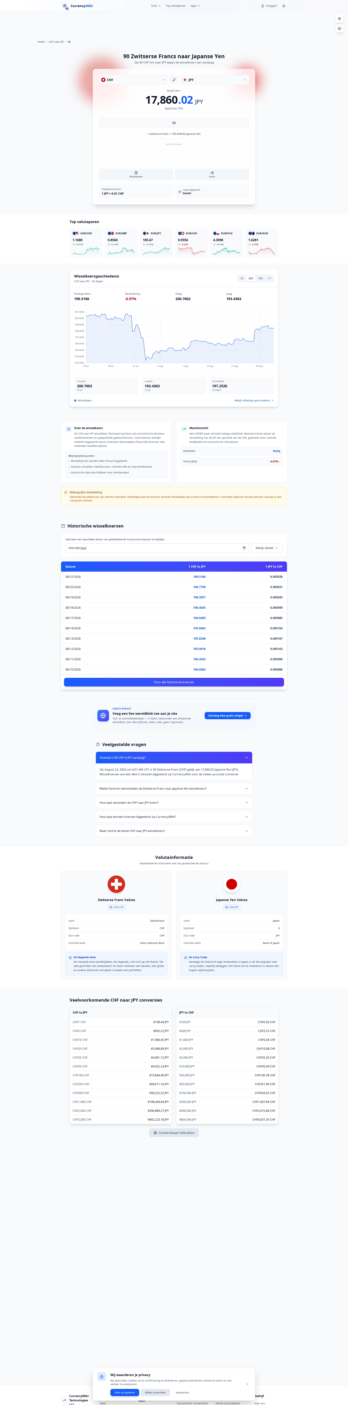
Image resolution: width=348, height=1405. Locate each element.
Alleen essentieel (155, 1392)
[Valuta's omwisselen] (174, 80)
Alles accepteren (125, 1392)
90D (260, 278)
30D (250, 278)
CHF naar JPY (56, 41)
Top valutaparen (176, 5)
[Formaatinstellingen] (339, 18)
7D (241, 278)
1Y (269, 278)
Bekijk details (265, 548)
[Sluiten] (247, 1384)
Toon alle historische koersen (174, 682)
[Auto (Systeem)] (339, 28)
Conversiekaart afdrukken (176, 1133)
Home (41, 41)
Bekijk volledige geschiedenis (252, 400)
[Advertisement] (174, 24)
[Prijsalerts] (284, 6)
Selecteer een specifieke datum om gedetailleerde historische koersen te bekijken (115, 539)
